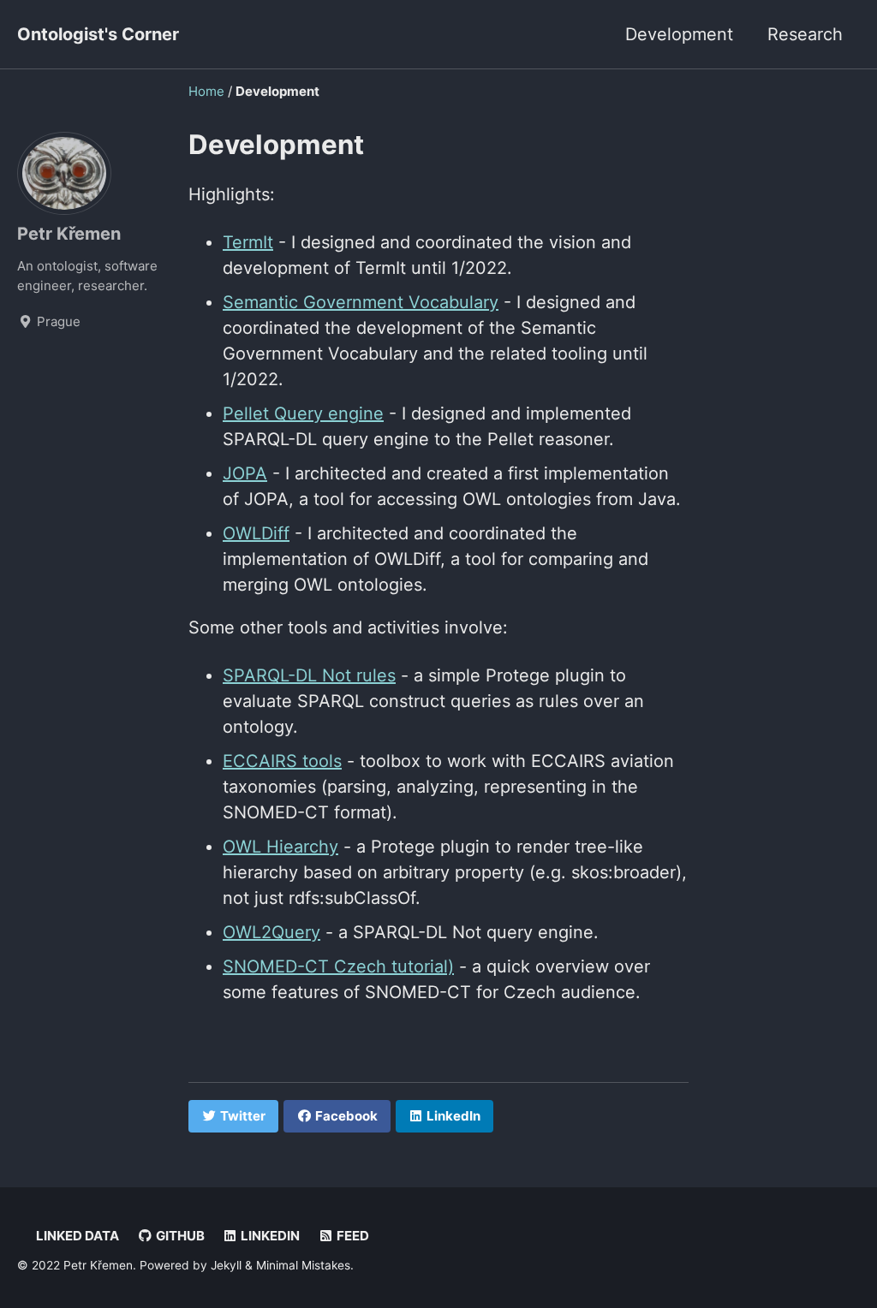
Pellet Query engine (303, 413)
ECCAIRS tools (282, 761)
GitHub (179, 1236)
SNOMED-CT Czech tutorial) (338, 966)
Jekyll (226, 1265)
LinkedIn (269, 1236)
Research (805, 34)
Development (679, 34)
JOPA (245, 473)
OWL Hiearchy (280, 846)
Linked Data (76, 1236)
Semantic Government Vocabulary (360, 302)
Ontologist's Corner (98, 34)
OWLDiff (256, 533)
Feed (351, 1236)
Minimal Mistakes (303, 1265)
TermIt (248, 242)
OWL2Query (271, 932)
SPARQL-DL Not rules (309, 675)
